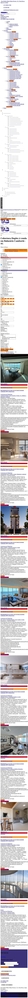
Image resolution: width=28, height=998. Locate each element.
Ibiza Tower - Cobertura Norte (7, 912)
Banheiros (3, 300)
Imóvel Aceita (4, 340)
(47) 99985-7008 (7, 5)
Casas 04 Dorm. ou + (14, 86)
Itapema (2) (4, 287)
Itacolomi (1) (5, 293)
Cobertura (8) (5, 263)
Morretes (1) (5, 290)
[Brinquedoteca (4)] (8, 338)
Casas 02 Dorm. (13, 83)
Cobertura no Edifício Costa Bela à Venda (10, 845)
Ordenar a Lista (4, 346)
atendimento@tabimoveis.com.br (10, 10)
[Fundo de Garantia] (5, 344)
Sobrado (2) (5, 269)
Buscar (2, 349)
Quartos (2, 297)
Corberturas (12, 79)
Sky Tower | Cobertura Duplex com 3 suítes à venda (12, 619)
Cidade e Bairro (4, 276)
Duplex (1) (4, 266)
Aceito (13, 218)
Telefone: (3, 964)
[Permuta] (5, 342)
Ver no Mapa (3, 991)
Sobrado (11, 43)
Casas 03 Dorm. (13, 84)
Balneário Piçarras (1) (7, 291)
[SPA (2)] (8, 336)
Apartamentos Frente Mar (15, 78)
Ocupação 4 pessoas (13, 34)
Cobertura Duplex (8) (7, 264)
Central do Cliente (5, 974)
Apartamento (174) (6, 259)
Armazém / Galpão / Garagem (16, 96)
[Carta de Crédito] (5, 345)
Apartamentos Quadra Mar (15, 77)
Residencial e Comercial (14, 95)
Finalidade (3, 253)
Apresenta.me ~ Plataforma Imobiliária (9, 994)
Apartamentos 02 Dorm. (14, 71)
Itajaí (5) (4, 283)
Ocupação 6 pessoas (13, 35)
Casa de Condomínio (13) (8, 262)
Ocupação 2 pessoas (13, 33)
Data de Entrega (4, 324)
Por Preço (8, 61)
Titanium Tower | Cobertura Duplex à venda (11, 697)
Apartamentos (12, 40)
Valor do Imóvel (4, 315)
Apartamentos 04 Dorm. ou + (16, 74)
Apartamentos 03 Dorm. (14, 73)
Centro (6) (4, 280)
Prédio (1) (4, 271)
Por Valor (8, 101)
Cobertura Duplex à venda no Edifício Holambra (12, 769)
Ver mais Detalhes (5, 431)
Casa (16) (4, 260)
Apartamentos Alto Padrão (15, 75)
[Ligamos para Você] (1, 208)
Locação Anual (9, 39)
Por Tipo (8, 56)
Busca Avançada (4, 350)
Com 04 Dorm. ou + (13, 55)
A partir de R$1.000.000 (14, 65)
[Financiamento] (5, 341)
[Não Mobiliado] (4, 331)
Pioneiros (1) (5, 281)
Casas (10, 42)
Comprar (3, 430)
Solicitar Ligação (4, 967)
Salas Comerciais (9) (7, 273)
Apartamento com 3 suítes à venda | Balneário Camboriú (13, 474)
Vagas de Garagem (5, 302)
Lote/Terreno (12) (6, 267)
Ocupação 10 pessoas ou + (15, 38)
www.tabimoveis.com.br (12, 996)
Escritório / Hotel (13, 91)
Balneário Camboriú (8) (7, 277)
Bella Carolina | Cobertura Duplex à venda (10, 547)
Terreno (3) (4, 274)
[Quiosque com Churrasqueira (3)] (8, 337)
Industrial (11, 46)
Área (2, 305)
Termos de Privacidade (6, 218)
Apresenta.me (4, 992)
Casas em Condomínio (14, 60)
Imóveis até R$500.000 (14, 62)
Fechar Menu (9, 47)
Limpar (7, 349)
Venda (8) (4, 255)
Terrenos (8, 97)
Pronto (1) (4, 323)
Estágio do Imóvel (5, 321)
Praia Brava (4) (5, 286)
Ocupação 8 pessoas (13, 37)
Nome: (2, 962)
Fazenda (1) (5, 284)
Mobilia (2, 327)
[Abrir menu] (1, 110)
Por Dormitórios (10, 50)
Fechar (11, 349)
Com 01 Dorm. (12, 51)
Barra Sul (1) (5, 278)
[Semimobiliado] (4, 328)
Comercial (11, 44)
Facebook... (3, 956)
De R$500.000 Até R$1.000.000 (16, 64)
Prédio (10, 93)
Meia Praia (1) (5, 288)
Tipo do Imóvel (4, 256)
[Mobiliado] (4, 330)
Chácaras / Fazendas (13, 99)
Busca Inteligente (4, 294)
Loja (10, 92)
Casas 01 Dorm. (13, 82)
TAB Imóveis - (4, 12)
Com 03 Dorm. (12, 53)
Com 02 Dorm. (12, 52)
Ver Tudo (14, 31)
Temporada (8, 31)
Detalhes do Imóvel (5, 333)
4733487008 (6, 7)
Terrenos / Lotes (13, 100)
